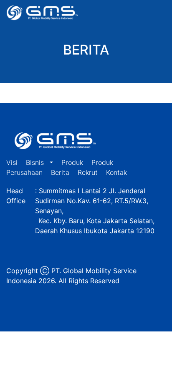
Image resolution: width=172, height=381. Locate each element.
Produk (72, 162)
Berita (60, 172)
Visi (12, 162)
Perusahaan (24, 172)
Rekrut (88, 172)
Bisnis (36, 162)
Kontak (116, 172)
